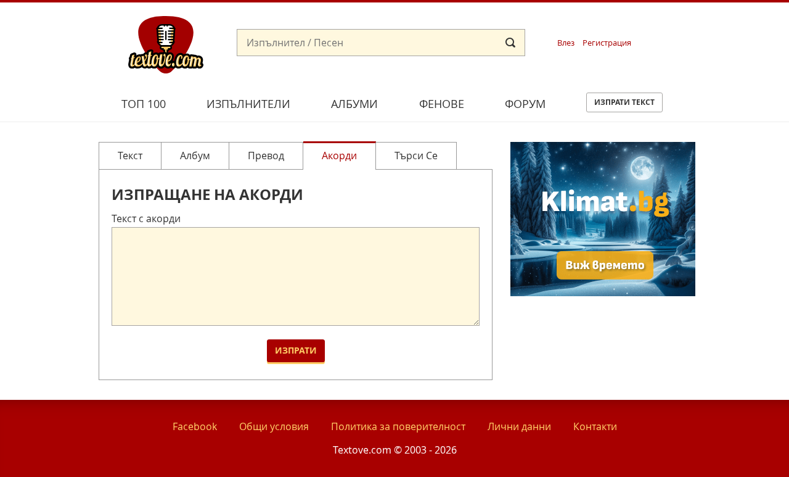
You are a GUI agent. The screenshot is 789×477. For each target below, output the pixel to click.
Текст (130, 155)
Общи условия (274, 426)
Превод (266, 155)
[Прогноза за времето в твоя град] (602, 292)
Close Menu (667, 22)
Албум (195, 155)
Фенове (441, 103)
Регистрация (607, 43)
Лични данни (519, 426)
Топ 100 (143, 103)
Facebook (195, 426)
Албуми (354, 103)
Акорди (339, 155)
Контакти (595, 426)
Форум (525, 103)
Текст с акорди (146, 218)
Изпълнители (248, 103)
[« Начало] (165, 44)
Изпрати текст (624, 102)
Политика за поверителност (398, 426)
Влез (565, 43)
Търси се (416, 155)
